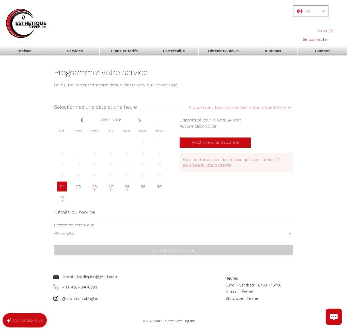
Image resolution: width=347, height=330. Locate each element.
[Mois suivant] (139, 120)
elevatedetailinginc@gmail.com (90, 276)
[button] (326, 31)
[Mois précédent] (82, 120)
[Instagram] (56, 298)
